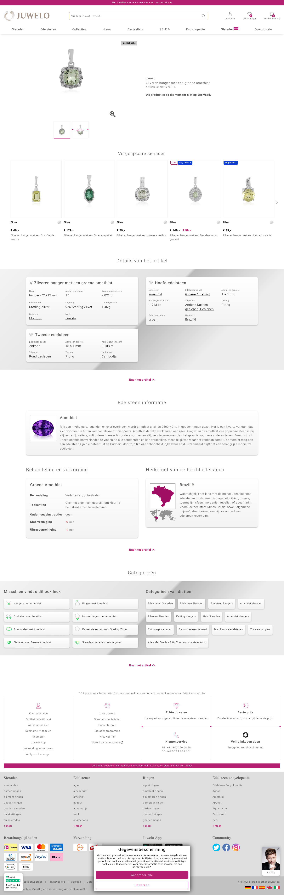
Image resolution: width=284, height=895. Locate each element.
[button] (230, 16)
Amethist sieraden (251, 603)
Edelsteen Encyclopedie (227, 785)
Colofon (92, 882)
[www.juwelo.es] (262, 887)
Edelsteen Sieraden (191, 603)
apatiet (77, 803)
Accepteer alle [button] (142, 875)
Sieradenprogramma (107, 731)
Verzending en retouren (38, 748)
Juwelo (70, 318)
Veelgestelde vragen (38, 754)
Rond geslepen (40, 356)
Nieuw (107, 29)
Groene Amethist (197, 294)
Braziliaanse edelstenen (228, 629)
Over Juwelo (263, 29)
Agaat (216, 791)
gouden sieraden (14, 808)
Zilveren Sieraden (158, 616)
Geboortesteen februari (193, 629)
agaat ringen (151, 785)
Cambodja (109, 356)
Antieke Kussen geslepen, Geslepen (199, 307)
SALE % (165, 29)
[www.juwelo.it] (277, 887)
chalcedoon (80, 820)
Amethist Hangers (238, 616)
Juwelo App (38, 743)
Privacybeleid (56, 882)
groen (153, 319)
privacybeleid (140, 867)
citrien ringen (151, 808)
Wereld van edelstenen (105, 743)
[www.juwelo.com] (269, 887)
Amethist (155, 294)
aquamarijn (80, 808)
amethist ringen (153, 791)
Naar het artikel (140, 380)
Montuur (35, 318)
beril (76, 814)
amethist (79, 797)
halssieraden (12, 820)
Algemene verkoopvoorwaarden (23, 882)
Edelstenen (48, 29)
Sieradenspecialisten (107, 719)
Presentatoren (107, 725)
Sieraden (18, 29)
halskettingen (12, 814)
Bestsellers (135, 29)
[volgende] (276, 202)
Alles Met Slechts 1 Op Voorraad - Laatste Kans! (177, 642)
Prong (225, 305)
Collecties (79, 29)
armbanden (11, 785)
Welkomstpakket (38, 725)
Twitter (216, 847)
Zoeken (204, 16)
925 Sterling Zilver (78, 307)
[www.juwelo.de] (248, 887)
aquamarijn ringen (154, 797)
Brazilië (190, 319)
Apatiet (217, 803)
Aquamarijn (220, 808)
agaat (77, 785)
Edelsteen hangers (221, 603)
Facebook (226, 847)
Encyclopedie (195, 29)
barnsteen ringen (153, 803)
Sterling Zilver (39, 307)
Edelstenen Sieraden (160, 603)
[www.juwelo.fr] (255, 887)
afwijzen (127, 861)
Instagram (236, 847)
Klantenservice (38, 713)
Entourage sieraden (160, 629)
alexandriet (80, 791)
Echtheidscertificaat (38, 719)
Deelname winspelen (38, 731)
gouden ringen (13, 803)
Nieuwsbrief (107, 737)
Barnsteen (219, 814)
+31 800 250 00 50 (179, 748)
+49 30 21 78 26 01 (179, 751)
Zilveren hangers (260, 629)
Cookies (76, 882)
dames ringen (12, 791)
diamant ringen (13, 797)
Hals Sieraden (211, 616)
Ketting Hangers (186, 616)
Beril (215, 820)
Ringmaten (38, 737)
